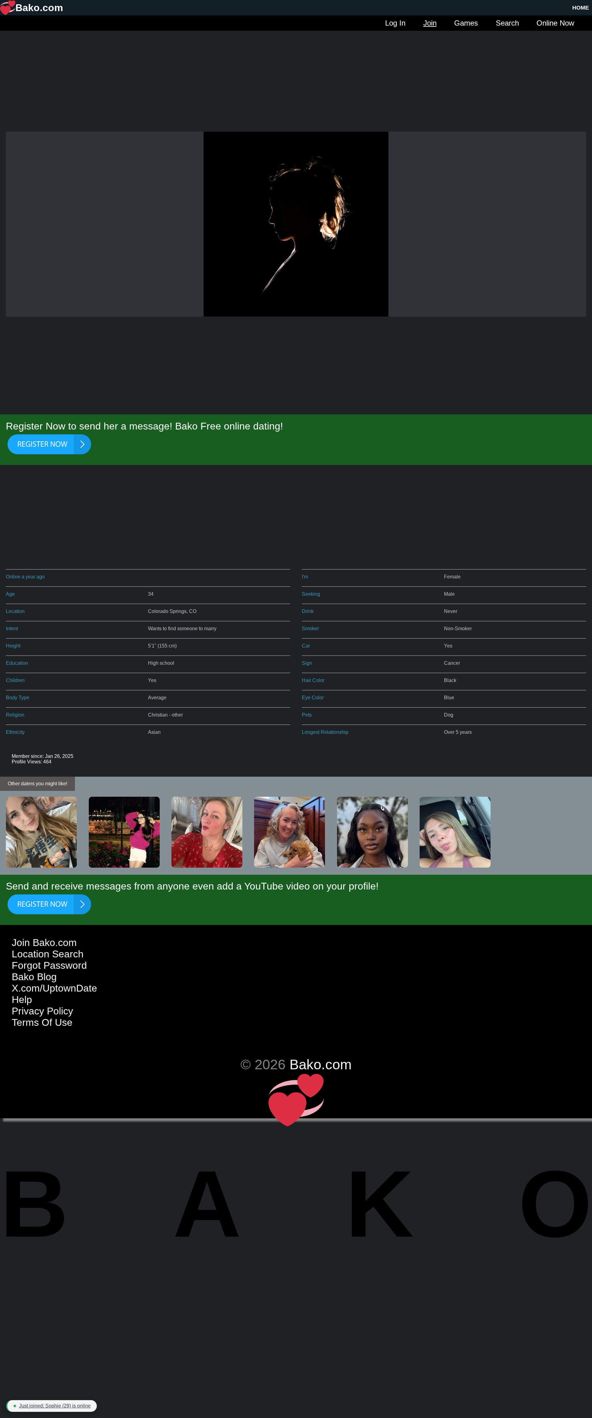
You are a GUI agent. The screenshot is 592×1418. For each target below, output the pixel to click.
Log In (395, 23)
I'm (305, 576)
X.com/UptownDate (54, 988)
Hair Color (313, 680)
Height (13, 645)
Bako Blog (34, 976)
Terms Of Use (42, 1022)
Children (15, 680)
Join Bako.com (44, 942)
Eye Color (313, 697)
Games (466, 23)
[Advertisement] (296, 74)
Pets (307, 714)
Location (15, 611)
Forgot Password (49, 965)
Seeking (311, 594)
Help (22, 999)
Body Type (17, 697)
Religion (15, 714)
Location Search (48, 954)
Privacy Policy (42, 1011)
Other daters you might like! (37, 783)
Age (10, 594)
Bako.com (321, 1064)
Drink (308, 611)
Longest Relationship (325, 732)
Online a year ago (25, 576)
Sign (307, 663)
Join (430, 23)
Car (306, 645)
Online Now (555, 23)
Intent (12, 628)
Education (17, 663)
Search (507, 23)
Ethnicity (15, 732)
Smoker (310, 628)
